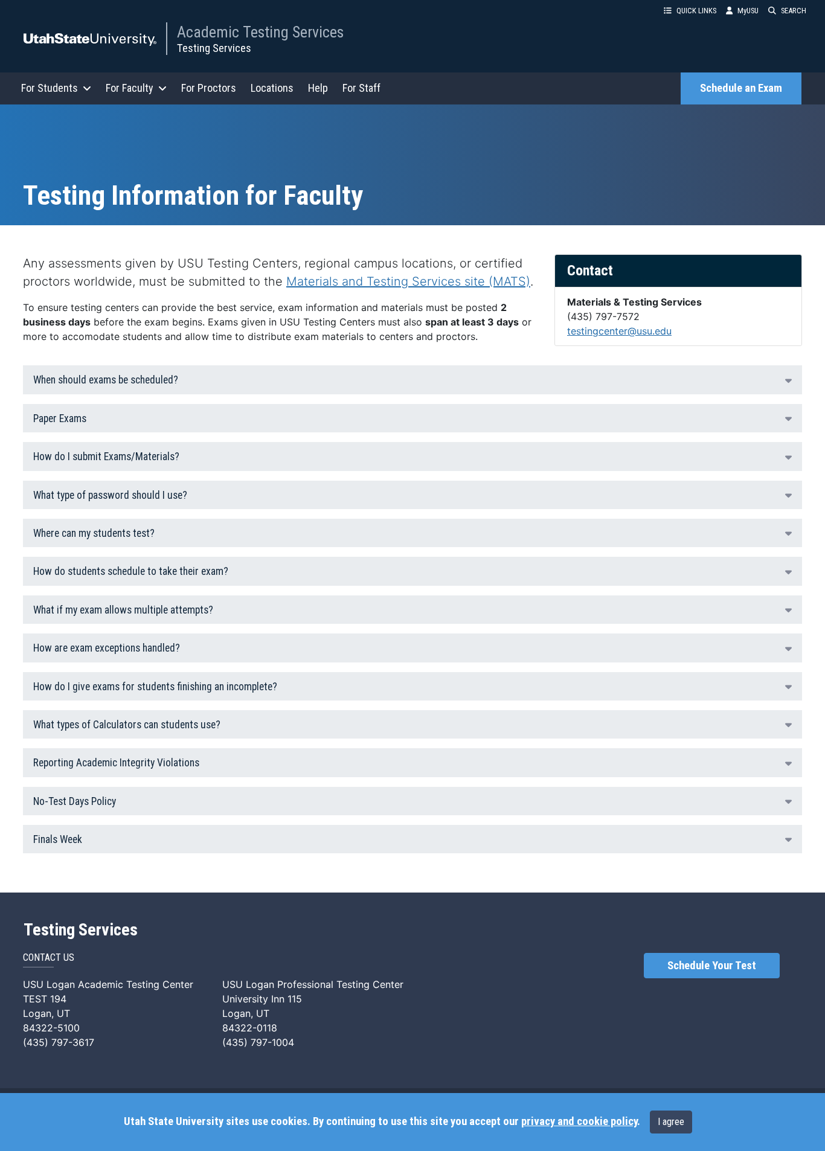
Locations (272, 88)
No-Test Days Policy (74, 801)
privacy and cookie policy (579, 1121)
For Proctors (208, 88)
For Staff (361, 88)
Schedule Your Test (711, 965)
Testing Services (214, 48)
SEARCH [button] (793, 10)
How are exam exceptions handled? (106, 648)
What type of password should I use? (110, 495)
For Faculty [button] (129, 88)
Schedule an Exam (741, 88)
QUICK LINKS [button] (696, 10)
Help (318, 88)
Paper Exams (59, 418)
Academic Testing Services (260, 32)
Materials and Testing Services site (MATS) (408, 281)
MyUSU (748, 10)
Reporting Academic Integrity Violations (116, 763)
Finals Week (57, 839)
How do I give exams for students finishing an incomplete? (155, 687)
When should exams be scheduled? (105, 380)
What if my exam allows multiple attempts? (123, 610)
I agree (671, 1121)
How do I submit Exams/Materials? (106, 456)
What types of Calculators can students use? (126, 725)
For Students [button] (49, 88)
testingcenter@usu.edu (619, 331)
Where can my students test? (94, 533)
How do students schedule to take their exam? (130, 571)
